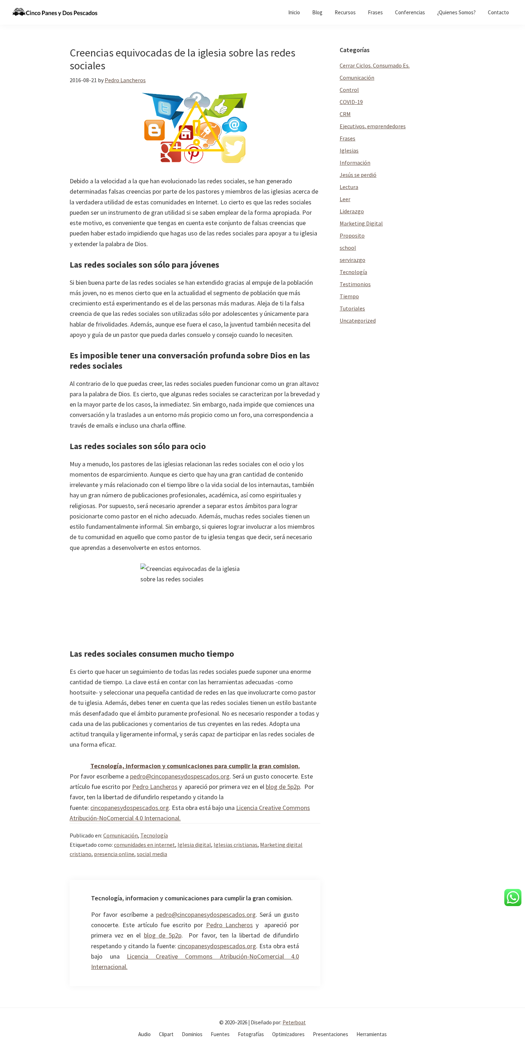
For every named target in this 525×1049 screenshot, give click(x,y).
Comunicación (120, 835)
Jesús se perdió (358, 174)
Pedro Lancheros (155, 786)
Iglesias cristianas (236, 844)
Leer (345, 199)
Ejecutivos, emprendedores (373, 126)
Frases (347, 138)
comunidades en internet (144, 844)
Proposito (352, 235)
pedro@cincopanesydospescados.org (180, 776)
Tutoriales (352, 308)
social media (152, 853)
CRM (345, 114)
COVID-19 (351, 101)
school (348, 247)
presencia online (114, 853)
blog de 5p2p (283, 786)
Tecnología (154, 835)
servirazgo (352, 259)
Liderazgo (352, 211)
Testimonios (355, 284)
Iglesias (349, 150)
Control (349, 89)
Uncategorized (358, 320)
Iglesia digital (194, 844)
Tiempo (349, 296)
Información (355, 162)
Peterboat (294, 1022)
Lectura (349, 186)
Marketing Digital (361, 223)
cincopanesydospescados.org (129, 808)
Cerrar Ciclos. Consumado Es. (375, 65)
